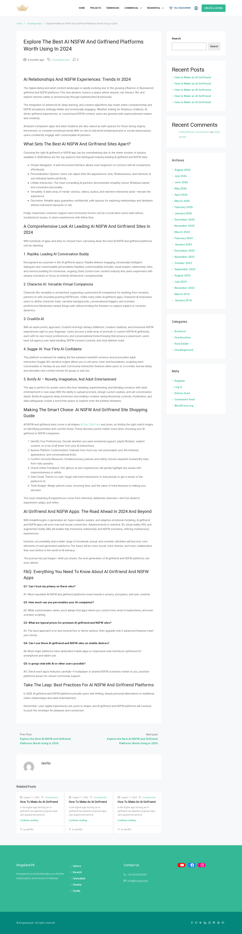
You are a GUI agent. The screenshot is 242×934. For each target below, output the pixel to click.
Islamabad (79, 878)
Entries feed (182, 393)
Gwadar (77, 884)
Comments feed (185, 399)
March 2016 (182, 294)
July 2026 (181, 176)
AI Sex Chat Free (90, 424)
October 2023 (183, 263)
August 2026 (182, 169)
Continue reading (29, 820)
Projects (95, 8)
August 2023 (182, 275)
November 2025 (185, 225)
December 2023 (185, 250)
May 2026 (181, 188)
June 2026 (181, 182)
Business (180, 331)
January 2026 (183, 213)
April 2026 (181, 194)
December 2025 (185, 219)
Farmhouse (112, 8)
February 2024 (184, 238)
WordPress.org (184, 405)
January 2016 (183, 300)
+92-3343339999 (182, 8)
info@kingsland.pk (137, 880)
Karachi (77, 872)
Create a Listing (213, 8)
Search (176, 38)
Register (180, 380)
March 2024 (182, 232)
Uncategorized (34, 23)
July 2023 (181, 281)
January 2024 (183, 244)
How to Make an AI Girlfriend (39, 802)
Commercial (131, 8)
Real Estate (182, 343)
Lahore (77, 866)
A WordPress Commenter (194, 132)
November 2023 (185, 256)
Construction (183, 337)
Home (82, 8)
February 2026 (184, 207)
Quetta (76, 890)
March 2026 (182, 201)
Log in (178, 387)
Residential (153, 8)
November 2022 (185, 288)
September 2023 (185, 269)
